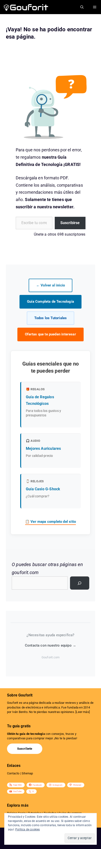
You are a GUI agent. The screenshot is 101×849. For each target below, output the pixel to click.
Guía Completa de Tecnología (50, 301)
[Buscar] (79, 583)
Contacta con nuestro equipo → (50, 645)
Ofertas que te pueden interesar (50, 334)
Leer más (82, 712)
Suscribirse (70, 223)
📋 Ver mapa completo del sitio (50, 521)
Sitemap (27, 773)
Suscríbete (24, 748)
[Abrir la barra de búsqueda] (82, 7)
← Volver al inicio (50, 285)
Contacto (13, 773)
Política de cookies (27, 829)
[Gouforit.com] (25, 7)
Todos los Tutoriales (50, 318)
